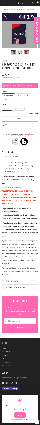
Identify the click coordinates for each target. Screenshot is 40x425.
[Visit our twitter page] (16, 383)
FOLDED (7, 108)
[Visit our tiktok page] (12, 383)
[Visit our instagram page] (7, 383)
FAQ (3, 359)
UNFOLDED (18, 108)
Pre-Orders (6, 352)
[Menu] (3, 3)
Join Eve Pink (6, 366)
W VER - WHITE (23, 95)
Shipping (4, 77)
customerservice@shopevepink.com (14, 378)
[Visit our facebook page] (3, 383)
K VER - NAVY (8, 95)
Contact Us (6, 362)
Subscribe (20, 327)
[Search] (33, 3)
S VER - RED (8, 100)
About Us (5, 355)
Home (4, 348)
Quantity (4, 125)
